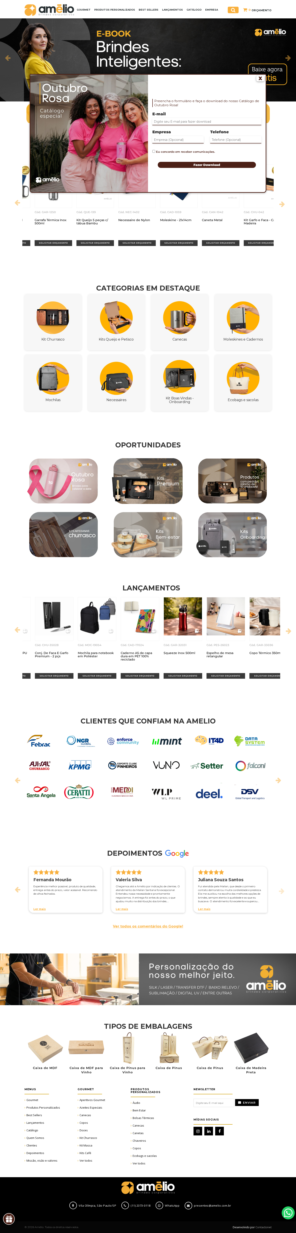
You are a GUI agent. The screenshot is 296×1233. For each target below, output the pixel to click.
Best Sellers (34, 1115)
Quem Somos (35, 1138)
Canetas (138, 1133)
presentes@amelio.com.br (212, 1205)
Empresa (161, 132)
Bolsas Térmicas (143, 1118)
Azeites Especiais (91, 1107)
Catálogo (32, 1130)
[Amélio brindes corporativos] (49, 9)
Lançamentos (35, 1123)
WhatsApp (288, 1212)
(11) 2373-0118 (140, 1205)
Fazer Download (207, 165)
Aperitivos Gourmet (92, 1100)
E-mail (159, 114)
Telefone (219, 132)
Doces (84, 1130)
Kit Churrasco (88, 1138)
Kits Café (85, 1153)
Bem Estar (139, 1110)
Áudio (136, 1103)
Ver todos (86, 1160)
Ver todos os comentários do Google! (148, 926)
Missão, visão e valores (41, 1160)
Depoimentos (35, 1153)
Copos (84, 1123)
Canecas (85, 1115)
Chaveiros (139, 1141)
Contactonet (263, 1227)
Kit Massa (86, 1145)
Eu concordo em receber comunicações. (185, 151)
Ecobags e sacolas (145, 1156)
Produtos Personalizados (43, 1107)
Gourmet (32, 1100)
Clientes (31, 1145)
